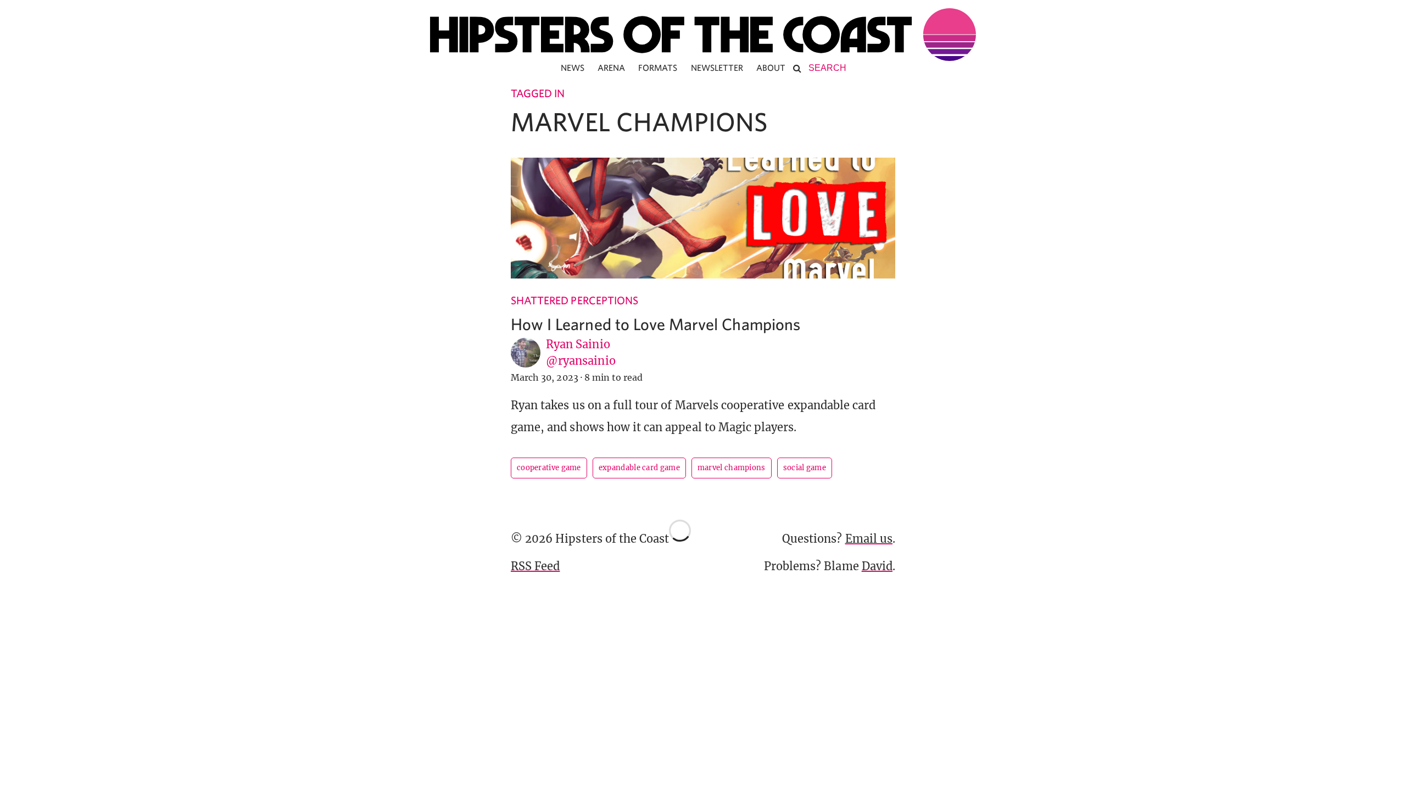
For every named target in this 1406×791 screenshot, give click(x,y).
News (572, 68)
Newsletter (717, 68)
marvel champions (732, 467)
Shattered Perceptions (574, 300)
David (877, 566)
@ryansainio (581, 360)
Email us (868, 538)
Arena (611, 68)
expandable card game (639, 467)
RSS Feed (535, 566)
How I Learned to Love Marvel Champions (655, 323)
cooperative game (549, 467)
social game (804, 467)
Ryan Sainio (578, 344)
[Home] (703, 34)
